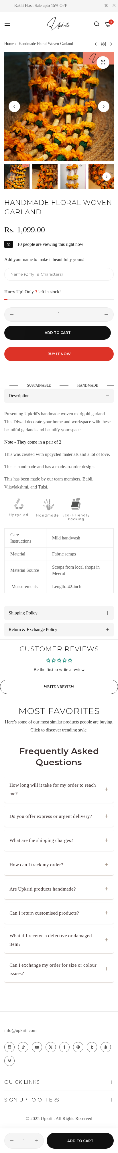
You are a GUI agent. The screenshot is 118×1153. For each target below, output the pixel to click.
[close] (114, 6)
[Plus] (106, 314)
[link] (41, 386)
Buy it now (59, 354)
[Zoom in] (103, 62)
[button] (103, 106)
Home (9, 43)
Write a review (59, 687)
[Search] (96, 24)
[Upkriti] (59, 24)
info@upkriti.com (20, 1030)
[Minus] (12, 314)
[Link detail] (9, 1047)
